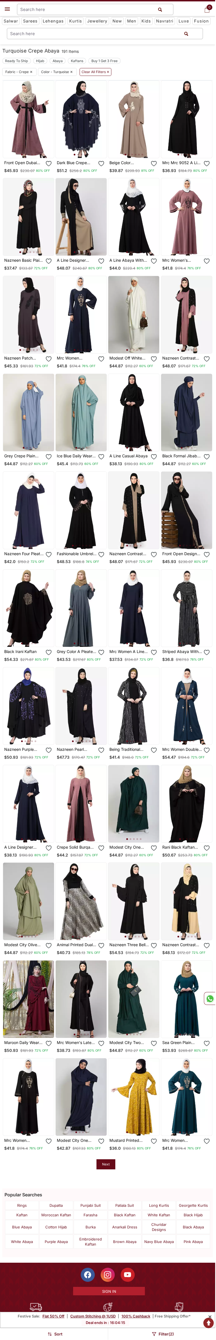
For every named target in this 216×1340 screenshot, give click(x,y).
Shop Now (33, 149)
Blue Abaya (22, 1227)
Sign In (109, 1291)
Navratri (164, 21)
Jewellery (97, 21)
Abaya (58, 61)
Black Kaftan (125, 1215)
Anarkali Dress (124, 1227)
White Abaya (22, 1241)
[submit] (186, 33)
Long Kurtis (159, 1205)
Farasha (90, 1215)
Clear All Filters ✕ (95, 72)
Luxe (184, 21)
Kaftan (22, 1215)
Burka (91, 1227)
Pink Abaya (193, 1241)
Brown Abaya (124, 1241)
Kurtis (75, 21)
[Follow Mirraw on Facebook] (88, 1275)
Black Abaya (193, 1227)
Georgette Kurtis (193, 1205)
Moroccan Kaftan (56, 1215)
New (117, 21)
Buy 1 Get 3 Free (104, 61)
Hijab (40, 61)
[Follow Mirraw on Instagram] (108, 1275)
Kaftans (77, 61)
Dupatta (56, 1205)
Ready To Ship (16, 61)
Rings (22, 1205)
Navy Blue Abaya (159, 1241)
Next (106, 1164)
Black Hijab (193, 1215)
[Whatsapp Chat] (209, 998)
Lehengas (53, 21)
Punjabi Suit (90, 1205)
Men (131, 21)
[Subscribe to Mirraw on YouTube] (128, 1275)
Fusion (201, 21)
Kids (146, 21)
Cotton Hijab (56, 1227)
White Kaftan (159, 1215)
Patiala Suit (124, 1205)
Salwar (11, 21)
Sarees (30, 21)
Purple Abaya (56, 1241)
